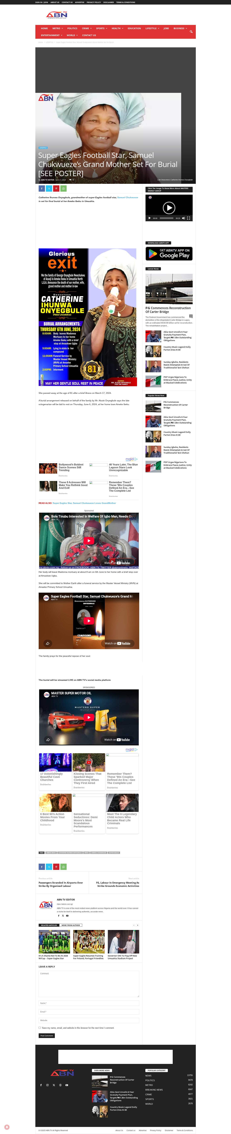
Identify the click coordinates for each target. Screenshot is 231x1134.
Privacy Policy (94, 2)
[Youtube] (67, 916)
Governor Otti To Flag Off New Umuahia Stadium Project (122, 957)
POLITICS (72, 28)
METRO (56, 28)
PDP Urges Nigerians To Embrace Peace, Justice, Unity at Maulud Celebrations (178, 380)
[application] (169, 208)
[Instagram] (48, 1085)
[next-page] (137, 925)
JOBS (166, 28)
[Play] (149, 218)
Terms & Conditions (125, 2)
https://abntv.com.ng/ (65, 904)
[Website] (61, 1085)
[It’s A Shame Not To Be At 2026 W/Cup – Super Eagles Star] (54, 941)
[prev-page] (133, 925)
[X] (49, 188)
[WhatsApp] (63, 188)
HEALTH (116, 28)
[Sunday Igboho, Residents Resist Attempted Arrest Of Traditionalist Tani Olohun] (153, 366)
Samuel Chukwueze (127, 197)
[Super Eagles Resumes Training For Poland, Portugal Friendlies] (89, 941)
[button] (191, 31)
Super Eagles (114, 853)
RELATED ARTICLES (49, 925)
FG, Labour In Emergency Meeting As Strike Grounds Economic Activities (117, 884)
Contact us (67, 2)
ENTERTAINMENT (50, 35)
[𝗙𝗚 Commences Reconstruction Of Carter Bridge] (169, 289)
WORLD (71, 35)
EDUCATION (134, 28)
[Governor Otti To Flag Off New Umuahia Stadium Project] (123, 941)
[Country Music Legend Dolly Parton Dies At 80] (153, 351)
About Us (55, 2)
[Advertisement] (138, 15)
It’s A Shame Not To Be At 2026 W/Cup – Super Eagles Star (53, 957)
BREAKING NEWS (154, 1090)
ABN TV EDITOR (47, 180)
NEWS (148, 1076)
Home (44, 28)
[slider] (166, 218)
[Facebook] (42, 188)
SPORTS (100, 28)
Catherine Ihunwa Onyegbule (70, 853)
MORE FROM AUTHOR (71, 925)
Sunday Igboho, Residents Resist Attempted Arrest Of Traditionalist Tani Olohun (177, 365)
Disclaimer (108, 2)
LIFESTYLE (151, 28)
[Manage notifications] (6, 1127)
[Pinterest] (56, 188)
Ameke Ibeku (51, 853)
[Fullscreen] (188, 218)
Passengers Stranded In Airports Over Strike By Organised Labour (61, 884)
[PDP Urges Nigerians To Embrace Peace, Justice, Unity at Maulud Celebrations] (153, 381)
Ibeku (86, 853)
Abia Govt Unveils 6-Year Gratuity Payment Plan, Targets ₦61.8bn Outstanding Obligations (177, 336)
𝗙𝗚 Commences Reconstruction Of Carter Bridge (168, 310)
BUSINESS (179, 28)
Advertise (79, 2)
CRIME (85, 28)
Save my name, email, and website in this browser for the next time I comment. (78, 1028)
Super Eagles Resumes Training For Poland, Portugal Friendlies (88, 957)
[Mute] (183, 218)
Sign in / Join (41, 2)
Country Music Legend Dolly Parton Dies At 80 (177, 348)
